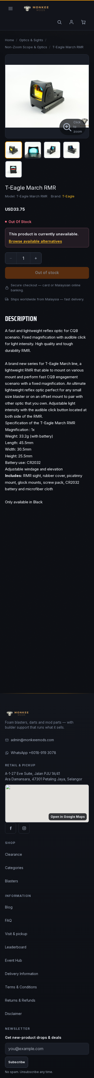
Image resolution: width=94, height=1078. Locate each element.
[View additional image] (32, 149)
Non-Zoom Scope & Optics (26, 47)
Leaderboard (15, 947)
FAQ (8, 921)
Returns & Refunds (20, 1000)
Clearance (13, 854)
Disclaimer (13, 1014)
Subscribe (16, 1062)
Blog (9, 907)
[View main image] (13, 149)
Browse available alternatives (35, 241)
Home (9, 40)
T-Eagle (68, 196)
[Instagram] (24, 828)
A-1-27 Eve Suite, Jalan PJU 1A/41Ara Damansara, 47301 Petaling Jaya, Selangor (43, 776)
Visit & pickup (16, 934)
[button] (47, 96)
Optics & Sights (31, 40)
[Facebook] (10, 828)
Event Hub (13, 960)
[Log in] (71, 22)
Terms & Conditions (21, 987)
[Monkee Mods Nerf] (35, 8)
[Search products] (59, 22)
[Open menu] (10, 8)
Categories (14, 868)
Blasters (11, 881)
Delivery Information (21, 974)
